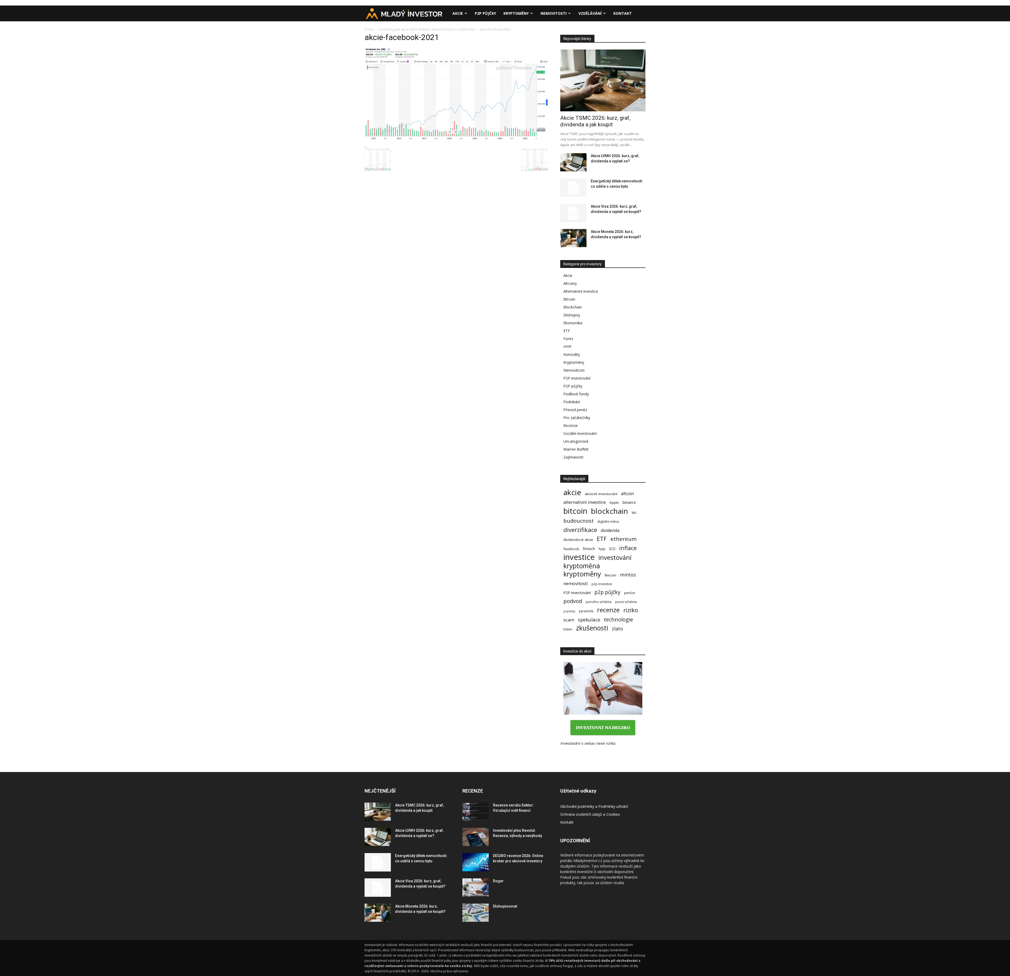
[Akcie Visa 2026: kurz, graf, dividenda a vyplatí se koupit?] (573, 213)
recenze (608, 610)
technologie (618, 619)
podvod (572, 601)
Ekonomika (572, 322)
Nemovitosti (554, 13)
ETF (566, 330)
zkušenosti (592, 628)
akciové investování (601, 493)
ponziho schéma (599, 602)
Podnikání (571, 401)
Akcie (457, 13)
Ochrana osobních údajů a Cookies (590, 814)
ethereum (623, 539)
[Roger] (475, 887)
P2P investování (576, 378)
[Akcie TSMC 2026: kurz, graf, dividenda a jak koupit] (602, 80)
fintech (589, 548)
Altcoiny (570, 283)
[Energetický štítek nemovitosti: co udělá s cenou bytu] (573, 187)
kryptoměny (582, 574)
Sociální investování (580, 433)
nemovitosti (575, 583)
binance (629, 502)
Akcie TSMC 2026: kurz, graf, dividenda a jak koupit (595, 121)
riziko (630, 610)
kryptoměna (581, 566)
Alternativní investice (580, 291)
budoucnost (578, 521)
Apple (614, 502)
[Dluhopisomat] (475, 913)
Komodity (571, 354)
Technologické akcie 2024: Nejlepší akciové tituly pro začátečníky (427, 29)
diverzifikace (580, 529)
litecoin (610, 575)
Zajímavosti (573, 457)
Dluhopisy (571, 314)
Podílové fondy (576, 393)
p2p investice (602, 584)
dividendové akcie (578, 539)
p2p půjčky (607, 592)
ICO (612, 548)
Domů (369, 29)
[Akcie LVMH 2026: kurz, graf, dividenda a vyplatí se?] (573, 162)
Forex (568, 338)
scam (568, 620)
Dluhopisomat (505, 906)
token (567, 629)
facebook (571, 548)
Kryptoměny (516, 13)
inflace (628, 548)
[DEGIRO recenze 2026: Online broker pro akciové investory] (475, 862)
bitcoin (575, 511)
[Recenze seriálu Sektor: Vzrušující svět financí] (475, 812)
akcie (572, 492)
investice (579, 557)
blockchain (609, 511)
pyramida (586, 611)
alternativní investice (584, 502)
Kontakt (622, 13)
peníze (629, 592)
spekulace (589, 620)
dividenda (610, 530)
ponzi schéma (626, 602)
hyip (602, 548)
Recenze (570, 425)
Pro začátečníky (576, 417)
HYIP (567, 346)
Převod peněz (575, 409)
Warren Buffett (576, 449)
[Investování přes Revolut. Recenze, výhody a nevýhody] (475, 837)
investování (615, 557)
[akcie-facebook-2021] (456, 140)
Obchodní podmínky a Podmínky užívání (594, 806)
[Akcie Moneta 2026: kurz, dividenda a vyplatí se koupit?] (573, 238)
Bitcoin (569, 299)
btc (634, 512)
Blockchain (572, 307)
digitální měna (608, 521)
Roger (498, 881)
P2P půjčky (485, 13)
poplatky (569, 611)
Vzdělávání (590, 13)
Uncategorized (575, 441)
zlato (617, 628)
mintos (628, 574)
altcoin (627, 493)
